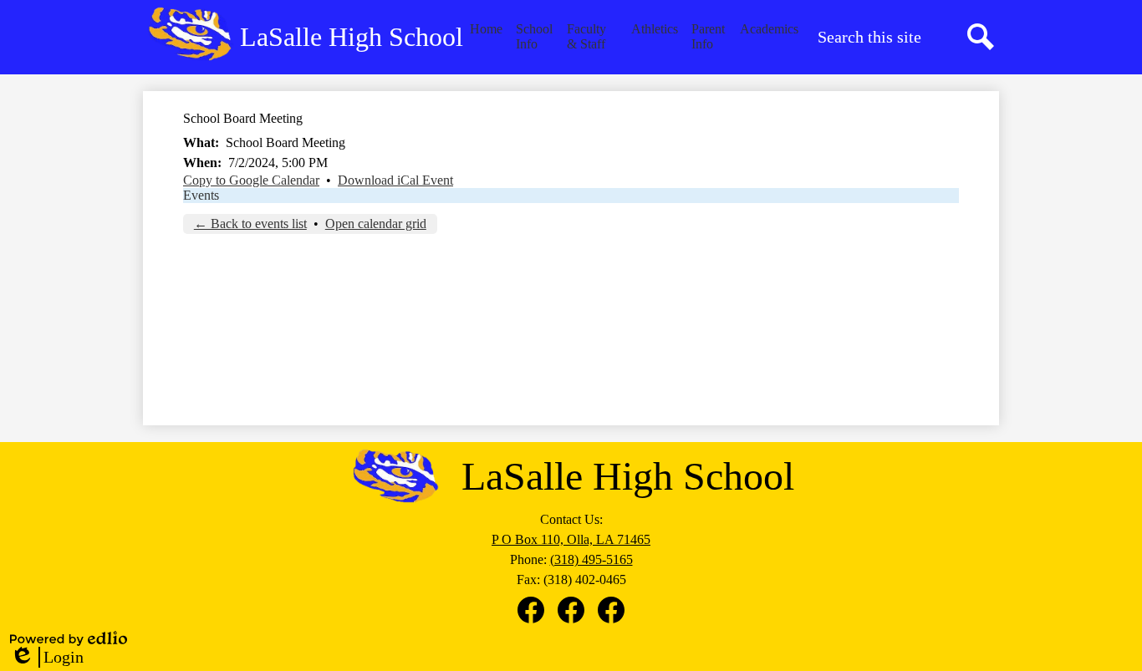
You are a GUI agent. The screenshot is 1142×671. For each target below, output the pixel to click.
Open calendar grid (375, 223)
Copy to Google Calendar (251, 180)
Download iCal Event (395, 180)
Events (201, 195)
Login (47, 658)
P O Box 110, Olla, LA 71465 (571, 539)
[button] (534, 36)
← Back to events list (250, 223)
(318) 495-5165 (591, 559)
